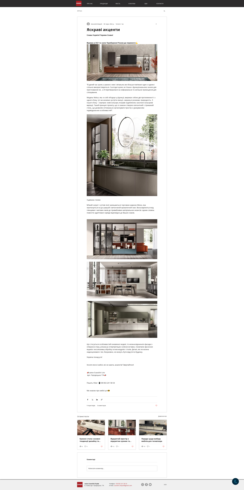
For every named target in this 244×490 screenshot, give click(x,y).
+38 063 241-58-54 (121, 484)
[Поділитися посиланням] (102, 400)
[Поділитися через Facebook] (88, 400)
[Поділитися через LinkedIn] (97, 400)
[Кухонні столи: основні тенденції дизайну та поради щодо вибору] (91, 427)
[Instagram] (142, 484)
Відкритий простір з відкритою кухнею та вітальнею (120, 440)
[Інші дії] (156, 24)
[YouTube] (150, 484)
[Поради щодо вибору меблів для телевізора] (153, 427)
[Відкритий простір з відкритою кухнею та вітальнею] (122, 427)
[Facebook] (146, 484)
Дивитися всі (162, 416)
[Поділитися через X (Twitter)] (92, 400)
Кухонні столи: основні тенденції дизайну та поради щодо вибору (90, 440)
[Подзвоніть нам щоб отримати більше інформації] (235, 481)
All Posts (79, 11)
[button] (164, 11)
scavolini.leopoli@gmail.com (123, 485)
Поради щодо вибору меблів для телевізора (151, 440)
